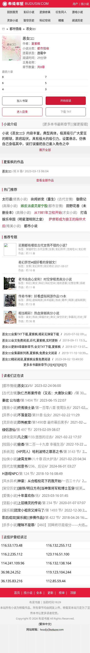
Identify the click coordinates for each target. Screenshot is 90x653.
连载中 (41, 53)
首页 (17, 593)
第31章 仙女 (41, 415)
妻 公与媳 (11, 400)
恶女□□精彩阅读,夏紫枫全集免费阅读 (26, 359)
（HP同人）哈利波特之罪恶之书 (38, 451)
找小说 (85, 4)
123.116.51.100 (57, 554)
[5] (57, 365)
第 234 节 (49, 503)
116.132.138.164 (58, 563)
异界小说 (10, 415)
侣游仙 (8, 429)
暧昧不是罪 (26, 525)
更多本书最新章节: (35, 365)
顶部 (73, 593)
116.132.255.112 (58, 545)
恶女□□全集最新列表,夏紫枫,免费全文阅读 (29, 353)
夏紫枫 (35, 43)
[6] (61, 365)
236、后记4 (37, 466)
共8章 (41, 67)
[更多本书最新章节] (57, 124)
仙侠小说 (10, 459)
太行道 (15, 199)
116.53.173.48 (11, 545)
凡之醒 (23, 437)
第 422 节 (52, 517)
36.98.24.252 (11, 572)
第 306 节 (83, 393)
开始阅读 (65, 100)
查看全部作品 (45, 180)
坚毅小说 (10, 503)
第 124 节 (26, 473)
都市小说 (30, 226)
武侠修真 (45, 12)
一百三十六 (70, 481)
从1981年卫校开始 (55, 212)
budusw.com (36, 3)
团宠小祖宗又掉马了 (29, 510)
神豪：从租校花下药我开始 (39, 481)
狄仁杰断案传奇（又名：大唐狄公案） (46, 393)
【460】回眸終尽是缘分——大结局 (62, 525)
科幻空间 (45, 20)
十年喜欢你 (26, 495)
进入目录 (22, 111)
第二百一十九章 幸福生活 (44, 444)
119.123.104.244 (58, 572)
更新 (50, 593)
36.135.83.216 (11, 581)
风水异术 (10, 481)
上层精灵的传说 (29, 503)
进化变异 (10, 437)
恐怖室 (24, 422)
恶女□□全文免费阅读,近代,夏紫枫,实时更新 (30, 340)
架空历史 (28, 20)
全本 (39, 593)
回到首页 (12, 12)
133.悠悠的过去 (40, 437)
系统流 (8, 451)
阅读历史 (77, 20)
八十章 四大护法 (44, 459)
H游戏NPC (10, 473)
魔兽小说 (10, 407)
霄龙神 (24, 459)
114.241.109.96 (12, 563)
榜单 (62, 593)
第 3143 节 (72, 451)
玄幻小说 (28, 12)
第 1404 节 (29, 400)
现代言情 (10, 466)
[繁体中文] (45, 624)
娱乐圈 (8, 510)
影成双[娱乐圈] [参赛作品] (23, 517)
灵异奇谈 (10, 422)
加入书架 (22, 101)
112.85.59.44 (56, 581)
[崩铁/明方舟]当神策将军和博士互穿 (46, 488)
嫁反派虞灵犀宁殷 (42, 205)
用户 (75, 4)
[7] (65, 365)
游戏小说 (77, 12)
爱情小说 (10, 495)
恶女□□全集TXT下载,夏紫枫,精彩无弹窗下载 (30, 334)
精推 (61, 20)
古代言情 (10, 393)
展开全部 (45, 150)
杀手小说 (10, 525)
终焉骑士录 (26, 407)
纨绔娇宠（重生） (52, 199)
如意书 (23, 466)
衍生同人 (61, 12)
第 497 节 (24, 429)
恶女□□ (30, 29)
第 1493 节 (54, 510)
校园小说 (10, 444)
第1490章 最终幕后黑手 (49, 422)
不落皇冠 (24, 415)
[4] (53, 365)
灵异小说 (12, 20)
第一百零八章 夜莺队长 (53, 407)
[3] (49, 365)
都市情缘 (15, 29)
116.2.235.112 (11, 554)
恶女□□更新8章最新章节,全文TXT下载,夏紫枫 (31, 347)
